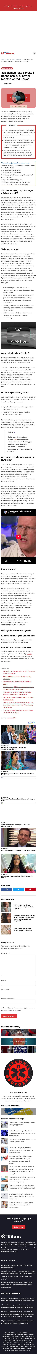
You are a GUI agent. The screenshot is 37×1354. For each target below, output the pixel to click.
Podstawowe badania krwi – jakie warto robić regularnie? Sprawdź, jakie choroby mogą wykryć (22, 1179)
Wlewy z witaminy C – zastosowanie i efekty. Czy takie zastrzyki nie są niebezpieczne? (21, 1205)
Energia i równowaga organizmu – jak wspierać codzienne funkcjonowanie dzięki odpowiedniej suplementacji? (16, 1284)
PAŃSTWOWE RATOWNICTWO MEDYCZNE (18, 1049)
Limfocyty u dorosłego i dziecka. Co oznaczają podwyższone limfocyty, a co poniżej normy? (22, 1133)
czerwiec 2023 (11, 717)
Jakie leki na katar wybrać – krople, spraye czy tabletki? (23, 929)
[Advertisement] (18, 30)
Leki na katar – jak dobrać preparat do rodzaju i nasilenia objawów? (23, 906)
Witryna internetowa (8, 998)
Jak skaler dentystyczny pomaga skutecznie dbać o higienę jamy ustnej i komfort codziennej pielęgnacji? (24, 918)
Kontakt (15, 6)
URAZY (18, 1032)
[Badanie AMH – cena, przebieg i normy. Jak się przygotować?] (4, 1124)
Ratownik (4, 1298)
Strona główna (8, 6)
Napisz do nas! (18, 1227)
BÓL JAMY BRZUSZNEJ (18, 1041)
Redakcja (20, 6)
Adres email (5, 989)
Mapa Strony (28, 6)
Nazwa (4, 980)
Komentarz (5, 953)
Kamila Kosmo (7, 83)
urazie (29, 654)
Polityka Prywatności (18, 8)
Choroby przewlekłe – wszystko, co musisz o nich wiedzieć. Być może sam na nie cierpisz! (21, 1196)
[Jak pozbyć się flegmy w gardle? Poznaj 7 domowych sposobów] (4, 1141)
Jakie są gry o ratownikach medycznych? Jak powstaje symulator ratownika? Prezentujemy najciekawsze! (18, 705)
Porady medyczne (7, 68)
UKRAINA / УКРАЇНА (18, 1111)
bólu (15, 439)
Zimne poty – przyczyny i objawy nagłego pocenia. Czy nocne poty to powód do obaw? (21, 1150)
